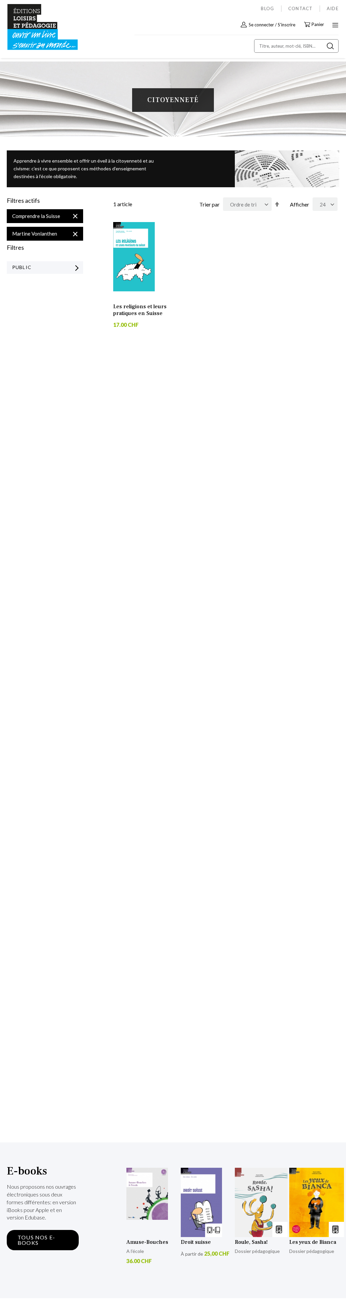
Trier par (209, 204)
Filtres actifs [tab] (23, 200)
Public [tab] (21, 267)
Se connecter (261, 24)
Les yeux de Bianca (312, 1242)
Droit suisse (196, 1242)
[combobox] (296, 46)
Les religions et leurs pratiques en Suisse (140, 310)
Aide (333, 8)
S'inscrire (286, 24)
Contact (300, 8)
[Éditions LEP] (35, 27)
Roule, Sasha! (251, 1242)
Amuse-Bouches (147, 1242)
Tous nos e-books (36, 1240)
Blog (267, 8)
